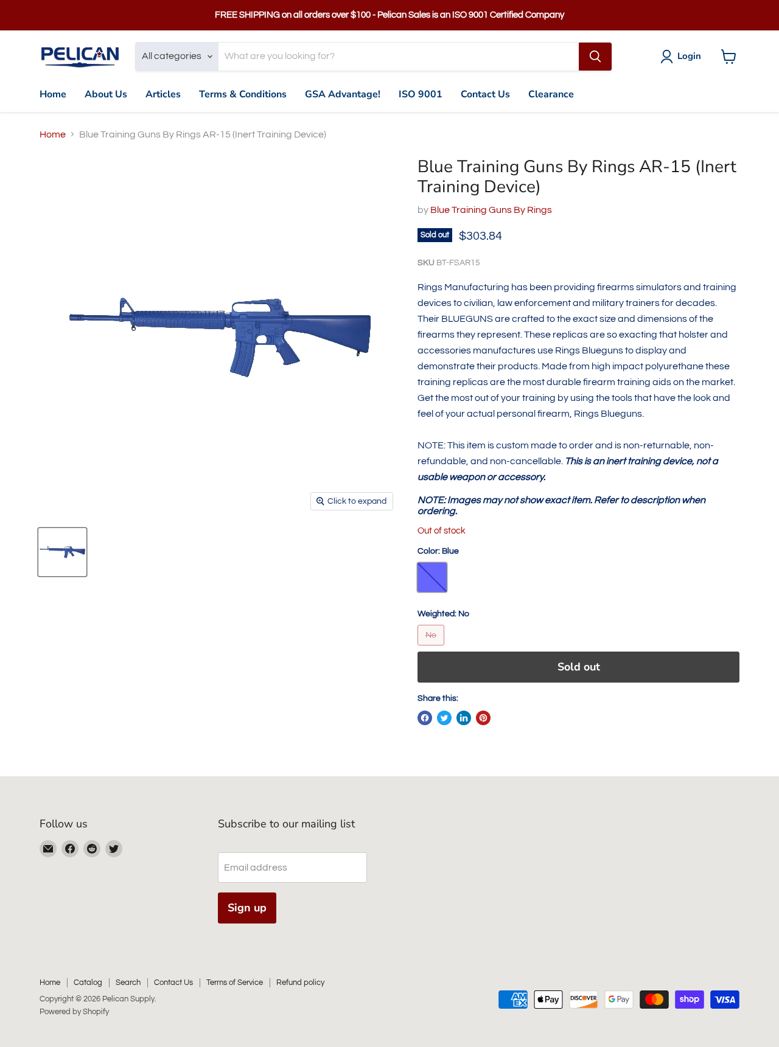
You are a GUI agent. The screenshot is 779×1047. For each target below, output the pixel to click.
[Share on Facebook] (424, 718)
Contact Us (485, 94)
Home (53, 94)
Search (128, 982)
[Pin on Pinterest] (483, 718)
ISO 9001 (420, 94)
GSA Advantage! (342, 94)
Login (689, 56)
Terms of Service (234, 982)
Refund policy (300, 982)
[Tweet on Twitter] (444, 718)
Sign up (247, 907)
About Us (106, 94)
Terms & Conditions (243, 94)
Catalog (88, 982)
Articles (163, 94)
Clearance (551, 94)
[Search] (595, 57)
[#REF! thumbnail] (62, 552)
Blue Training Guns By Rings (491, 210)
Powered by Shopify (74, 1011)
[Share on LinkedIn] (463, 718)
